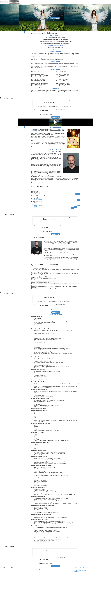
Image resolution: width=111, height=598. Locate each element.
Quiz (36, 206)
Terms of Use (39, 567)
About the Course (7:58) (40, 193)
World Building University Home (80, 569)
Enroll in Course (55, 117)
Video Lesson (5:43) (39, 199)
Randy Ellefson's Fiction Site (80, 570)
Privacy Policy (39, 569)
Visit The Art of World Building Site (81, 567)
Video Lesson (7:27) (39, 205)
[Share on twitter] (24, 32)
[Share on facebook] (24, 31)
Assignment (37, 208)
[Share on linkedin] (24, 34)
